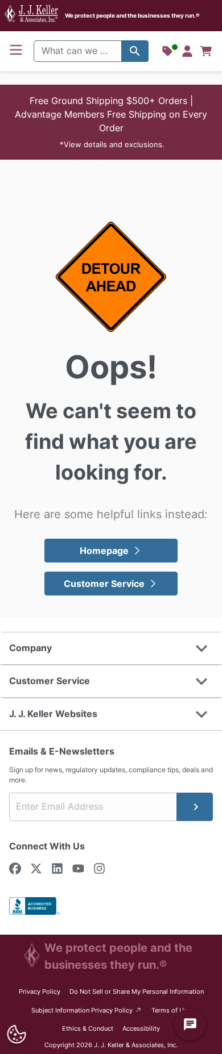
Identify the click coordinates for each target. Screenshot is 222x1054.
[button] (111, 122)
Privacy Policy (39, 991)
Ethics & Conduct (87, 1028)
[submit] (194, 807)
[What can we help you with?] (135, 51)
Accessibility (141, 1028)
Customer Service (104, 583)
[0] (206, 51)
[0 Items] (206, 51)
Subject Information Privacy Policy (86, 1010)
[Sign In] (187, 51)
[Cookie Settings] (16, 1034)
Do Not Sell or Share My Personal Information (136, 991)
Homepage (104, 550)
